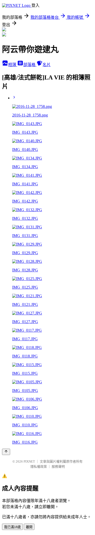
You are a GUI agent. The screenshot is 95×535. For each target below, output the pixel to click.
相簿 (12, 65)
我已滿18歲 (12, 527)
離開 (29, 527)
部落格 (29, 65)
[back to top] (6, 452)
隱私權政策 (38, 466)
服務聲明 (58, 466)
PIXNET (29, 461)
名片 (47, 65)
